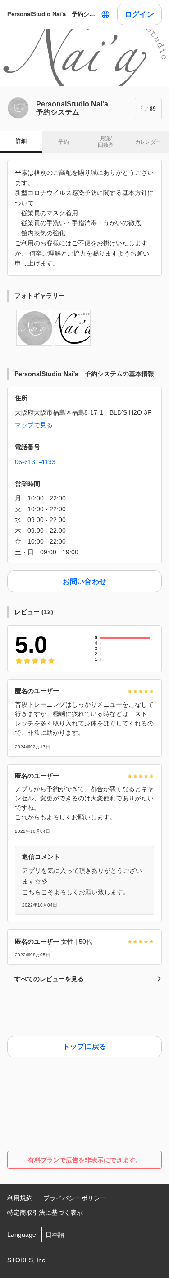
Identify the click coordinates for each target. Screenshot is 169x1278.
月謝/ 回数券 (105, 142)
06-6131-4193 (35, 461)
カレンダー (148, 142)
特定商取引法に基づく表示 (45, 1212)
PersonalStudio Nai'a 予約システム (52, 14)
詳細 (21, 141)
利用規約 (19, 1198)
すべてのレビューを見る (49, 978)
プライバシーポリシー (74, 1198)
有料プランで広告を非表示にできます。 (85, 1159)
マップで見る (34, 425)
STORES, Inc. (27, 1260)
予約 (63, 142)
